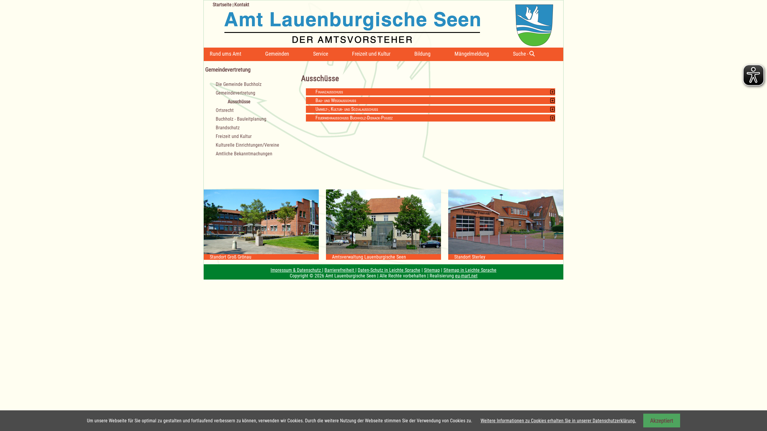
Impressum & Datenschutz (296, 270)
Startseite (222, 4)
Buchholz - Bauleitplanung (241, 119)
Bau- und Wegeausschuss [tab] (335, 100)
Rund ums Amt (225, 54)
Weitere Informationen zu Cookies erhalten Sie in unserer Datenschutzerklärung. (558, 421)
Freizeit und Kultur (371, 54)
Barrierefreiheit (339, 270)
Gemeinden (277, 54)
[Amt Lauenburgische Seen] (378, 23)
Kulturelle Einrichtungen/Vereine (247, 145)
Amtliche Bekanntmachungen (244, 154)
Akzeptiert (661, 420)
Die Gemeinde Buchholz (239, 84)
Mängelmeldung (472, 54)
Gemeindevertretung (235, 93)
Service (320, 54)
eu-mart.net (466, 276)
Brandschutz (228, 127)
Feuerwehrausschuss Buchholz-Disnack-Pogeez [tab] (354, 118)
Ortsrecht (225, 110)
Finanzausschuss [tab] (329, 92)
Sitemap (432, 270)
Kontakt (241, 4)
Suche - (521, 54)
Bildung (422, 54)
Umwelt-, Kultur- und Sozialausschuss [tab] (346, 109)
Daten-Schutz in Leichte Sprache (389, 270)
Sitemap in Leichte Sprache (469, 270)
